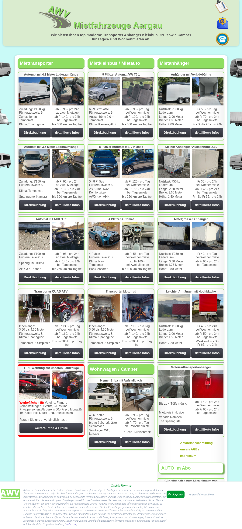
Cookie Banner (121, 485)
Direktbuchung (35, 132)
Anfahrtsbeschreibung (196, 443)
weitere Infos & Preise (51, 428)
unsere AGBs (189, 449)
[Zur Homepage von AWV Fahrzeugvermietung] (10, 494)
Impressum (188, 455)
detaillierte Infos (67, 132)
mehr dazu (71, 524)
